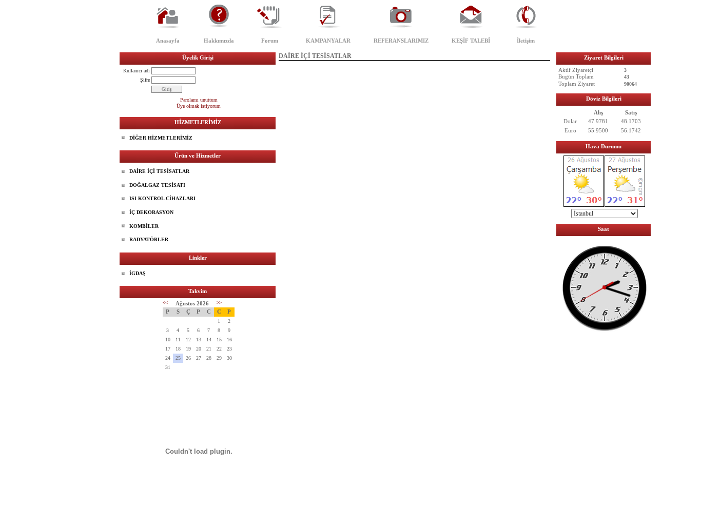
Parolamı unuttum (199, 100)
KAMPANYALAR (328, 40)
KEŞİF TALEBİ (471, 40)
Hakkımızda (219, 40)
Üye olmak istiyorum (199, 106)
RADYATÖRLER (148, 239)
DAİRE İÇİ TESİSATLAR (159, 171)
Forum (269, 40)
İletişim (526, 40)
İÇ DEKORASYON (151, 212)
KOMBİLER (144, 226)
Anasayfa (168, 40)
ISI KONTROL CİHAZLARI (162, 198)
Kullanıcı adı (136, 70)
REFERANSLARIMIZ (401, 40)
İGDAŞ (137, 273)
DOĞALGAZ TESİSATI (157, 185)
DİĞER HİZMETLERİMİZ (160, 138)
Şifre (145, 80)
